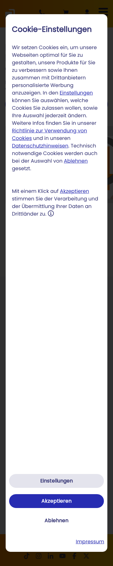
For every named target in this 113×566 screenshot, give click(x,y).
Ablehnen (76, 161)
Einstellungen (76, 92)
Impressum (90, 541)
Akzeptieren (74, 191)
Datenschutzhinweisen (40, 145)
